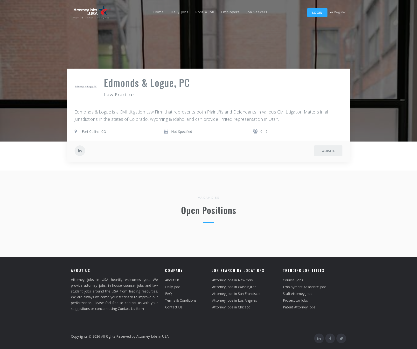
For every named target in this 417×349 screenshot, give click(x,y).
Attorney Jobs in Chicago (231, 307)
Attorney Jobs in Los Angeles (234, 300)
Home (158, 12)
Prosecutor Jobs (295, 300)
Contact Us (173, 307)
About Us (172, 280)
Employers (230, 12)
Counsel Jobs (293, 280)
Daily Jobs (179, 12)
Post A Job (204, 12)
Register (340, 12)
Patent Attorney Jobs (299, 307)
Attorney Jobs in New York (232, 280)
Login (317, 13)
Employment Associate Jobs (305, 287)
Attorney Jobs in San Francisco (236, 293)
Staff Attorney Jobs (297, 293)
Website (328, 151)
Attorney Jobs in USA (152, 336)
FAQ (168, 293)
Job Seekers (256, 12)
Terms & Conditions (180, 300)
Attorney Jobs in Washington (234, 287)
